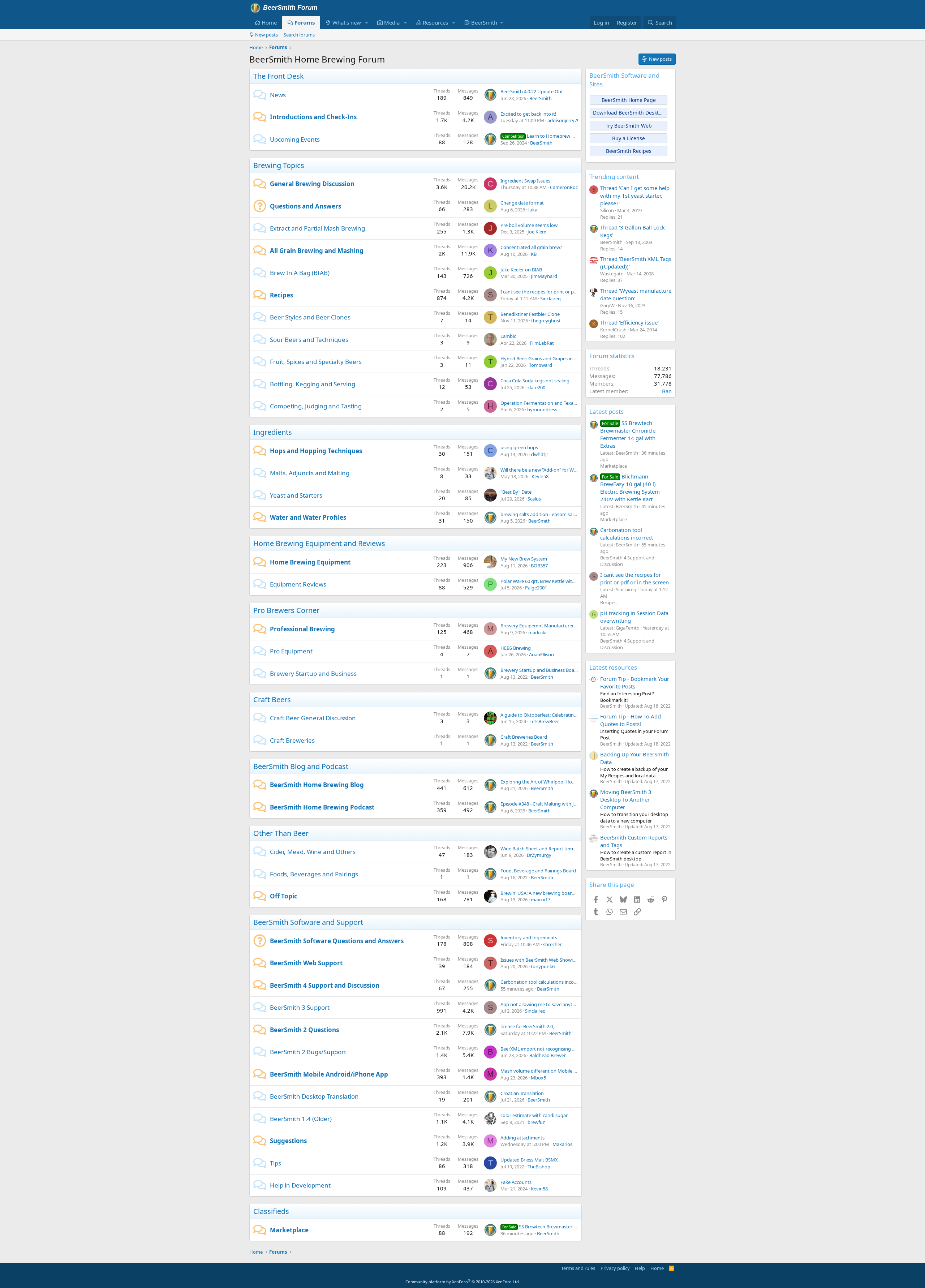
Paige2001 (536, 587)
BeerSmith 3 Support (300, 1007)
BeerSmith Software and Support (308, 922)
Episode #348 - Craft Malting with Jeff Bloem (547, 803)
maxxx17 (540, 899)
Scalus (534, 498)
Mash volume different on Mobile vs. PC (543, 1071)
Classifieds (271, 1211)
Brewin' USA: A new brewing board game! (544, 893)
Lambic (508, 336)
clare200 (536, 387)
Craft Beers (272, 699)
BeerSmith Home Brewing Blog (317, 785)
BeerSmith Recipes (628, 150)
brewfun (537, 1122)
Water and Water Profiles (308, 517)
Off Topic (283, 896)
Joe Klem (537, 231)
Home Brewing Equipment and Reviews (319, 543)
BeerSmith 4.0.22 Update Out (531, 91)
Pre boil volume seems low (529, 225)
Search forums (299, 34)
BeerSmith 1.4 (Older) (301, 1119)
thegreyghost (546, 320)
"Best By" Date (516, 492)
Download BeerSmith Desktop (629, 112)
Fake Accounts (516, 1182)
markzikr (537, 632)
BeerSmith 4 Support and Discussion (324, 985)
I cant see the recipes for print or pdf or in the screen (556, 291)
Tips (275, 1163)
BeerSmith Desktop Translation (314, 1096)
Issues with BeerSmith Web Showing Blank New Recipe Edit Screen (571, 960)
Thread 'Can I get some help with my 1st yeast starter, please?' (635, 195)
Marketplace (289, 1230)
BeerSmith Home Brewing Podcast (322, 807)
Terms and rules (578, 1268)
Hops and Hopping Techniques (316, 451)
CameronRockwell (569, 187)
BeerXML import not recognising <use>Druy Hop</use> (560, 1049)
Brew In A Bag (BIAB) (300, 273)
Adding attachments (522, 1137)
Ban (667, 391)
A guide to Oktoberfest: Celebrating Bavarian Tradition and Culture (571, 715)
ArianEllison (541, 654)
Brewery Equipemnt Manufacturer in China (546, 625)
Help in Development (300, 1185)
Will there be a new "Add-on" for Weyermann (548, 470)
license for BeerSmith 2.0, (527, 1026)
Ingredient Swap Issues (525, 180)
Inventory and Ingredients (528, 937)
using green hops (519, 447)
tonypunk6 (543, 966)
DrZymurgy (539, 855)
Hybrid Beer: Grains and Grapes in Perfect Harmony (555, 358)
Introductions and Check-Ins (313, 117)
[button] (367, 22)
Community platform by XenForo (462, 1281)
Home (269, 22)
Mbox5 (538, 1077)
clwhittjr (539, 454)
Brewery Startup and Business (313, 673)
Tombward (540, 365)
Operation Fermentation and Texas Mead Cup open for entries (567, 403)
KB (534, 254)
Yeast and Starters (296, 495)
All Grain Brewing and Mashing (316, 250)
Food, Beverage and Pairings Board (538, 870)
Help (640, 1268)
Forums (304, 22)
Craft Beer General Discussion (313, 718)
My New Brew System (523, 558)
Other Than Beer (281, 833)
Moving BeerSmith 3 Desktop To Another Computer (625, 799)
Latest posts (606, 411)
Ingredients (272, 432)
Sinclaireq (550, 298)
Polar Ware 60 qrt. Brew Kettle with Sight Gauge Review (559, 581)
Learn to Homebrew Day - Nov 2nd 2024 (557, 136)
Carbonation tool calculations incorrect (542, 982)
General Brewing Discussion (312, 184)
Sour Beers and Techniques (309, 339)
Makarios (562, 1144)
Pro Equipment (291, 651)
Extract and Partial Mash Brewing (317, 228)
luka (532, 209)
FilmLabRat (542, 343)
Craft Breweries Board (523, 737)
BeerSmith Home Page (629, 99)
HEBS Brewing (515, 648)
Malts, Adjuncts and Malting (309, 473)
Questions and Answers (305, 206)
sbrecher (552, 944)
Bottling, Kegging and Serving (312, 384)
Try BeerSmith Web (629, 125)
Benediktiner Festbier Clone (530, 314)
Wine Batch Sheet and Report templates (543, 848)
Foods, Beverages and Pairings (314, 874)
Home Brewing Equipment (310, 562)
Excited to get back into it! (528, 114)
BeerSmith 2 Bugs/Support (308, 1052)
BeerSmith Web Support (306, 963)
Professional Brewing (302, 629)
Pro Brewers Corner (286, 610)
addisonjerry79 (563, 120)
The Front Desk (278, 76)
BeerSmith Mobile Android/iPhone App (329, 1074)
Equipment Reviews (298, 584)
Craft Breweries (292, 740)
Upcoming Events (295, 139)
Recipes (281, 295)
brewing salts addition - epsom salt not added (549, 514)
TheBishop (539, 1166)
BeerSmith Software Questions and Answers (337, 941)
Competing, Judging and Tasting (316, 406)
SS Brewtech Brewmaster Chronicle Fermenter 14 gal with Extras (627, 434)
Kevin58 (540, 476)
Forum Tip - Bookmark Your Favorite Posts (634, 682)
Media (392, 22)
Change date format (522, 202)
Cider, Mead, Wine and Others (313, 851)
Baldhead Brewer (547, 1055)
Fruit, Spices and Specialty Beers (316, 361)
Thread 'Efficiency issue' (629, 322)
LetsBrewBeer (544, 721)
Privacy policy (615, 1268)
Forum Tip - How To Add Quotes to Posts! (630, 720)
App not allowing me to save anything (541, 1004)
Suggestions (288, 1141)
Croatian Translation (522, 1093)
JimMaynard (544, 276)
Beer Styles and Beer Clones (310, 317)
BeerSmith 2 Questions (304, 1030)
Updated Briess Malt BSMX (529, 1159)
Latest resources (613, 667)
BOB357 (539, 565)
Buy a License (628, 138)
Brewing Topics (278, 165)
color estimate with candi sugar (534, 1115)
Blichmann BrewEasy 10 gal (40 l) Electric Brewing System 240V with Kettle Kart (630, 488)
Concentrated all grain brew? (531, 247)
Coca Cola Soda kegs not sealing (534, 380)
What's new (346, 22)
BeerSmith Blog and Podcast (300, 766)
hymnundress (542, 409)
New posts (266, 34)
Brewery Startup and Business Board (539, 670)
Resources (435, 22)
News (278, 95)
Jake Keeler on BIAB (521, 269)
